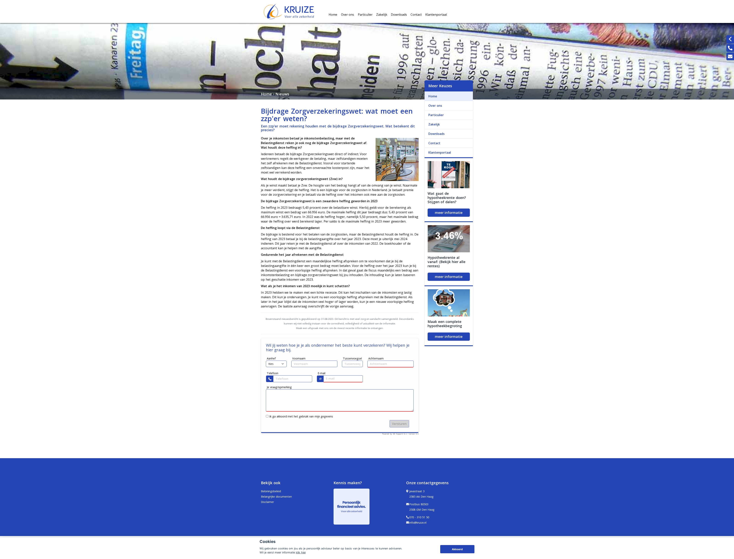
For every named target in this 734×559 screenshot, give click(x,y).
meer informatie (449, 212)
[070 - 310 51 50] (730, 48)
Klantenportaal (436, 14)
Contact (416, 14)
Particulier (365, 14)
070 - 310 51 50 (419, 517)
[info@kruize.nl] (730, 56)
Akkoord (457, 549)
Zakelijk (381, 14)
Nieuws (282, 94)
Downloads (399, 14)
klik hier (301, 552)
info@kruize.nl (417, 522)
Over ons (347, 14)
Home (333, 14)
